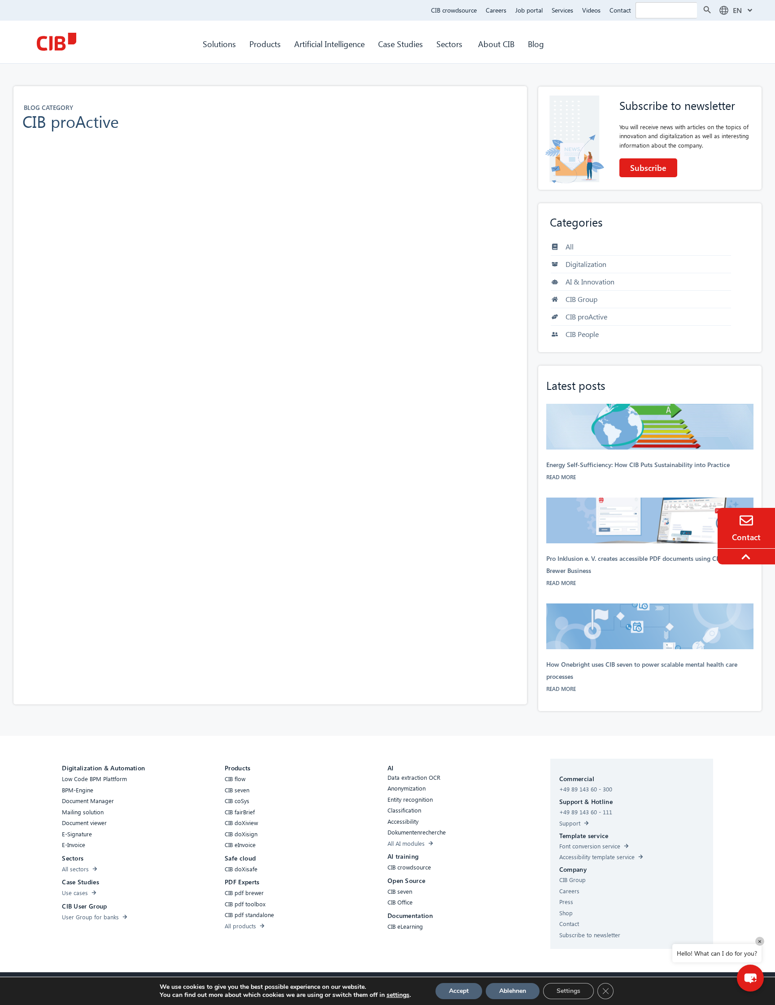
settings (398, 995)
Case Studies (400, 43)
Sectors (450, 43)
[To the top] (747, 557)
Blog (536, 43)
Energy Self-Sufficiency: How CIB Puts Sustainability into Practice (638, 464)
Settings (568, 991)
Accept (459, 991)
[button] (750, 978)
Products (265, 43)
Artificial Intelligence (329, 43)
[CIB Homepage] (56, 42)
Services (562, 10)
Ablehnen (512, 991)
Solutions (219, 43)
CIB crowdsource (454, 10)
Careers (496, 10)
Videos (591, 10)
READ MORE (561, 477)
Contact (620, 10)
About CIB (496, 43)
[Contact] (746, 520)
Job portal (529, 10)
